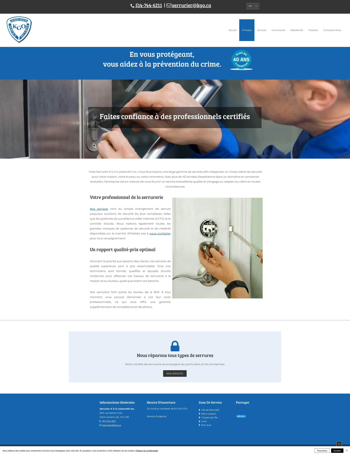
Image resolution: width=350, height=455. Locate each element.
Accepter (337, 450)
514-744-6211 (148, 5)
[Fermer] (346, 450)
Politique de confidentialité (146, 450)
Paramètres (322, 450)
